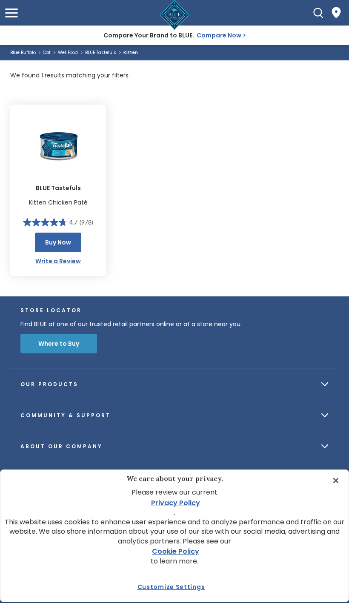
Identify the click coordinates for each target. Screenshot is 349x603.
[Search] (318, 12)
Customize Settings (171, 587)
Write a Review (58, 261)
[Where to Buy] (336, 12)
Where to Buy (58, 343)
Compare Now (219, 35)
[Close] (335, 480)
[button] (11, 13)
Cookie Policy (175, 551)
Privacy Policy (175, 503)
